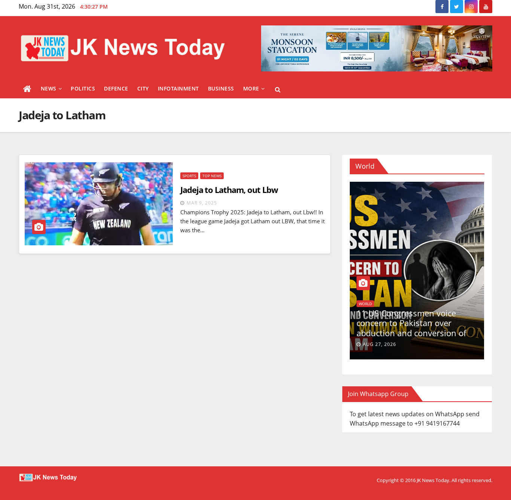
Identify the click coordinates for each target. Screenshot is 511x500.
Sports (189, 175)
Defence (116, 88)
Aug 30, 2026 (374, 344)
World (359, 303)
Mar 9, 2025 (202, 203)
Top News (211, 175)
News (48, 88)
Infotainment (178, 88)
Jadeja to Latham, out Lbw (229, 189)
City (143, 88)
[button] (278, 89)
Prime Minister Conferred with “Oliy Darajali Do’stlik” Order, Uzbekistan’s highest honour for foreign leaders (409, 327)
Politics (83, 88)
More (251, 88)
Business (221, 88)
